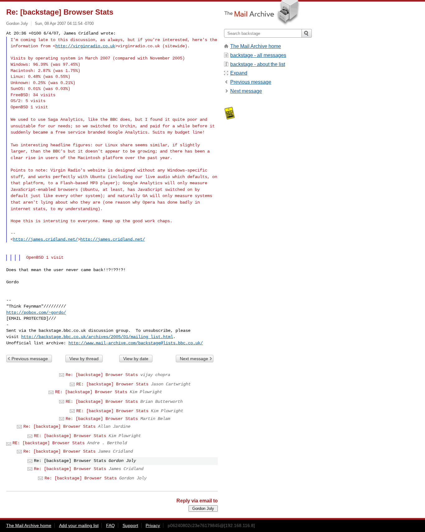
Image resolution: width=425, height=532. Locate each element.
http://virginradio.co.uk (85, 46)
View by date (135, 358)
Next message (194, 358)
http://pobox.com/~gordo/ (36, 312)
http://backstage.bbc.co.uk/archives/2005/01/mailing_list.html (97, 336)
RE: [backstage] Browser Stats (112, 384)
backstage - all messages (258, 55)
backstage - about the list (257, 64)
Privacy (153, 525)
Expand (238, 73)
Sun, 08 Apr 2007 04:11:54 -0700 (64, 23)
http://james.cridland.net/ (45, 239)
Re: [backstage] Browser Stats (102, 374)
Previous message (30, 358)
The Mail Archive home (255, 46)
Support (130, 525)
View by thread (84, 358)
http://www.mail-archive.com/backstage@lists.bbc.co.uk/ (135, 343)
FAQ (110, 525)
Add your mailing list (79, 525)
